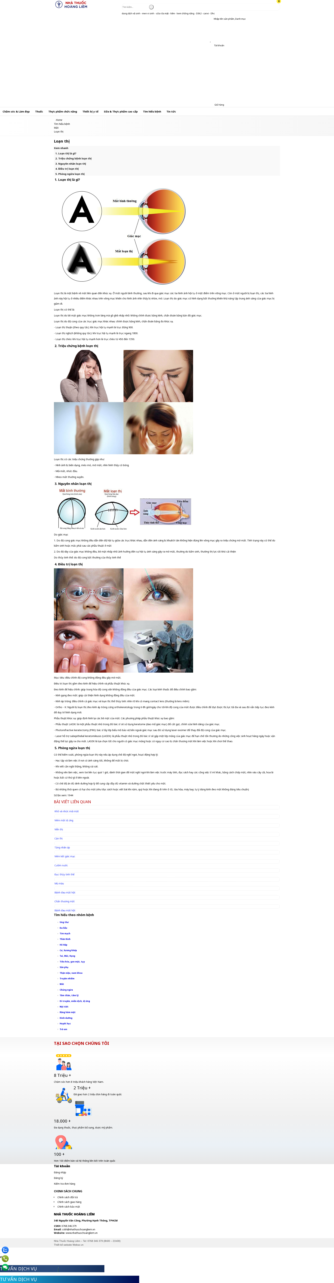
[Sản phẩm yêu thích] (211, 40)
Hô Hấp (63, 944)
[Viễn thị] (60, 825)
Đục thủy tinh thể (64, 874)
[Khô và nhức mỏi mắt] (68, 807)
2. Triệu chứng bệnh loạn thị (73, 158)
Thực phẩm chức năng (62, 111)
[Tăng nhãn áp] (64, 843)
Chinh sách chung (68, 1191)
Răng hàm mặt (67, 1012)
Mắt (62, 984)
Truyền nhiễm (67, 978)
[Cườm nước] (63, 861)
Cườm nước (61, 865)
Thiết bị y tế (90, 111)
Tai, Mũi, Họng (67, 955)
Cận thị (58, 838)
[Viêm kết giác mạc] (66, 852)
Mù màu (59, 883)
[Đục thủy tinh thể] (66, 870)
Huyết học (65, 1023)
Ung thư (64, 922)
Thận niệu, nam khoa (71, 972)
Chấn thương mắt (64, 901)
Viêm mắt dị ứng (63, 820)
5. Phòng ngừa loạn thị (70, 174)
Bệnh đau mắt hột (64, 892)
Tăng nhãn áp (62, 847)
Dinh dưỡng (66, 1017)
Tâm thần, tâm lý (69, 995)
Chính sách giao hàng (69, 1202)
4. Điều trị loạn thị (67, 168)
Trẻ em (63, 1029)
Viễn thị (58, 829)
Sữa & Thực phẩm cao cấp (121, 111)
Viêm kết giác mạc (64, 856)
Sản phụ (64, 967)
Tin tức (171, 111)
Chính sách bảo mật (68, 1206)
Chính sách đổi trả (67, 1197)
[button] (211, 19)
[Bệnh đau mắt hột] (66, 888)
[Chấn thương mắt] (66, 897)
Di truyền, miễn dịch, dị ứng (75, 1001)
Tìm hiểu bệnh (152, 111)
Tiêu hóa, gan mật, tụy (72, 961)
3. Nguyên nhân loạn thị (70, 163)
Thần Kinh (65, 939)
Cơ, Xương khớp (68, 950)
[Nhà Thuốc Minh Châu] (71, 7)
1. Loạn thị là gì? (65, 153)
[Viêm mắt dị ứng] (65, 816)
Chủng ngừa (66, 989)
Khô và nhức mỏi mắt (66, 811)
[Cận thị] (60, 834)
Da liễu (63, 927)
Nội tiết (64, 1006)
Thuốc (39, 111)
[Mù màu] (61, 879)
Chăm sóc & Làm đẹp (16, 111)
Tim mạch (65, 933)
